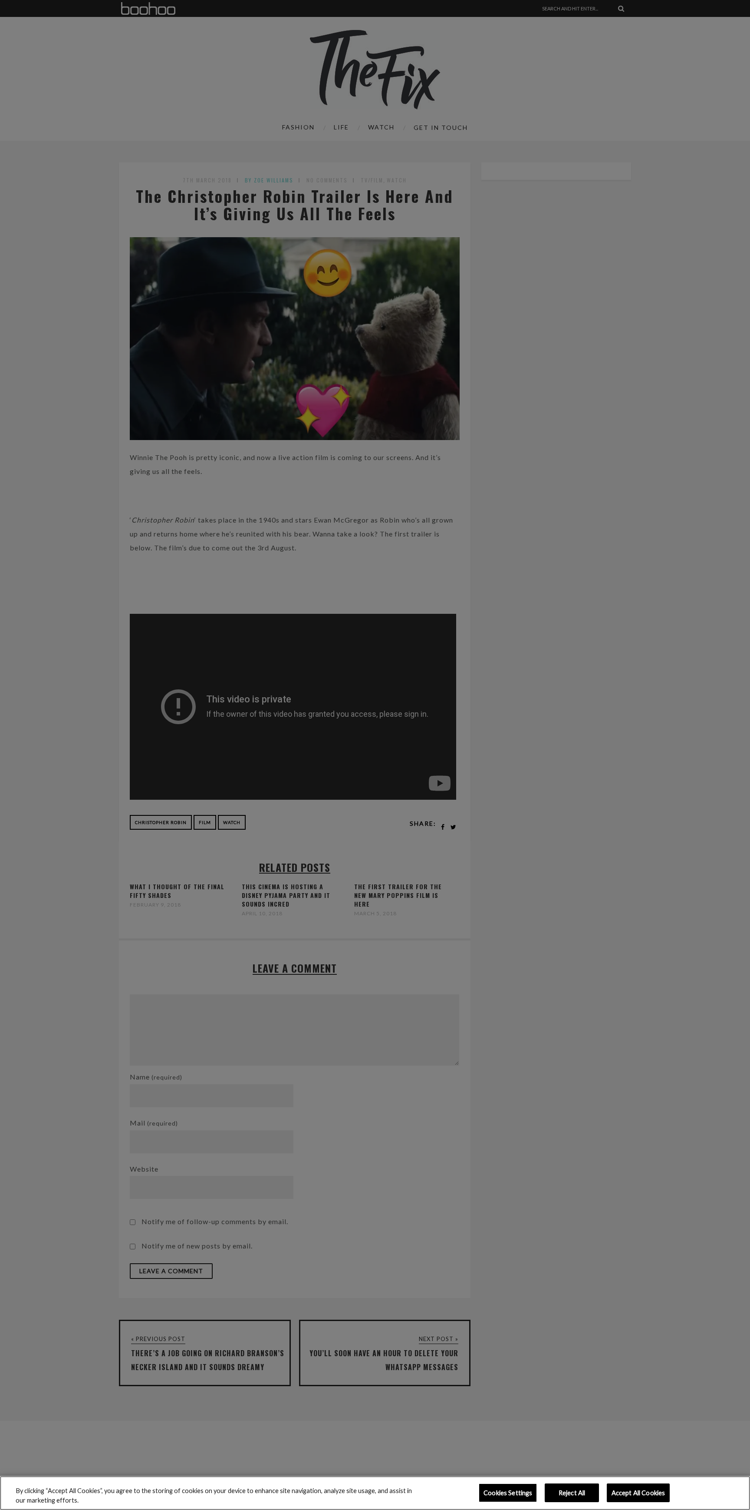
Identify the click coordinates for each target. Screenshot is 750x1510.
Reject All (572, 1493)
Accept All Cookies (638, 1493)
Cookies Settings (508, 1493)
